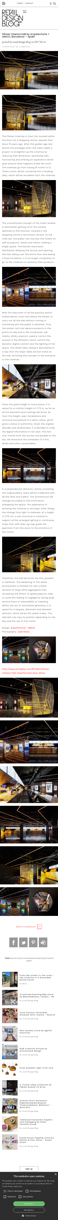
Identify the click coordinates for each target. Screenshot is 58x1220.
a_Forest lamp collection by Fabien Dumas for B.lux (36, 1086)
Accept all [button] (29, 1204)
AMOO (31, 627)
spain (44, 958)
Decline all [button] (29, 1210)
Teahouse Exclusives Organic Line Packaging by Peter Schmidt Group (36, 1122)
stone (50, 958)
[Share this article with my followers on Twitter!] (23, 942)
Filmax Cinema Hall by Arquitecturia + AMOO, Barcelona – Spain (26, 35)
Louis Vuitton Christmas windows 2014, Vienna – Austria (37, 1014)
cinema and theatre (25, 958)
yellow (29, 961)
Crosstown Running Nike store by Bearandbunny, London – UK (37, 995)
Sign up (29, 3)
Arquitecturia (18, 627)
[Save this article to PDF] (43, 942)
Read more (18, 1186)
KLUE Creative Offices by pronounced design (33, 1050)
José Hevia (23, 631)
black (13, 958)
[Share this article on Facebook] (13, 942)
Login (20, 3)
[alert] (29, 1196)
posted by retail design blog (16, 41)
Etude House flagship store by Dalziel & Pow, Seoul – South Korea (37, 1140)
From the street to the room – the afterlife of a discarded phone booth (37, 977)
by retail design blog (29, 1000)
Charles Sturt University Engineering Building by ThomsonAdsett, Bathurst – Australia (35, 1104)
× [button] (55, 1174)
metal (37, 958)
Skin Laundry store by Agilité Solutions (36, 1031)
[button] (5, 1191)
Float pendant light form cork (36, 1068)
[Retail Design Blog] (29, 18)
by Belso (23, 984)
